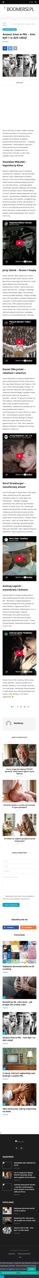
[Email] (28, 706)
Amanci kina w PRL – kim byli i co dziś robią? (19, 1039)
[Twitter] (10, 48)
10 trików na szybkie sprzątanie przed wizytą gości (19, 840)
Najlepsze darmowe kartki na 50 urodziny (18, 967)
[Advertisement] (19, 109)
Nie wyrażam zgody (9, 1273)
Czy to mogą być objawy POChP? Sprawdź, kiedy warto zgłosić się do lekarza (19, 771)
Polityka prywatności (24, 1254)
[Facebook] (5, 48)
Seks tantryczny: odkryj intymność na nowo (19, 1110)
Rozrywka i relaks (9, 29)
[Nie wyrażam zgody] (2, 1276)
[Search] (35, 2)
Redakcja (6, 41)
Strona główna (5, 24)
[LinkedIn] (24, 706)
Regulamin (12, 1254)
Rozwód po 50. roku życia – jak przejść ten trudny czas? (17, 1003)
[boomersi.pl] (19, 10)
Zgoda (31, 1269)
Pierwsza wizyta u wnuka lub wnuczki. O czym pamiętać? (19, 806)
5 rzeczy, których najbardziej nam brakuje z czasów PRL (19, 1074)
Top (20, 1257)
